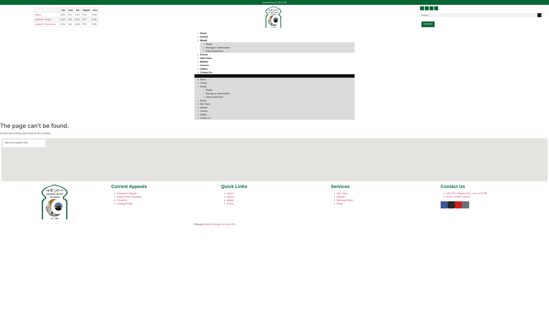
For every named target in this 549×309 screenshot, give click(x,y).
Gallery (204, 69)
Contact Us (206, 72)
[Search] (539, 15)
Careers (204, 65)
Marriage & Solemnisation (218, 47)
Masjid (203, 40)
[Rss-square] (436, 8)
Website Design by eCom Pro (219, 224)
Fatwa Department (214, 51)
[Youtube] (431, 8)
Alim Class (206, 58)
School (204, 37)
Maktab (204, 62)
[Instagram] (427, 8)
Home (203, 33)
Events (204, 54)
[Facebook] (422, 8)
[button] (274, 76)
